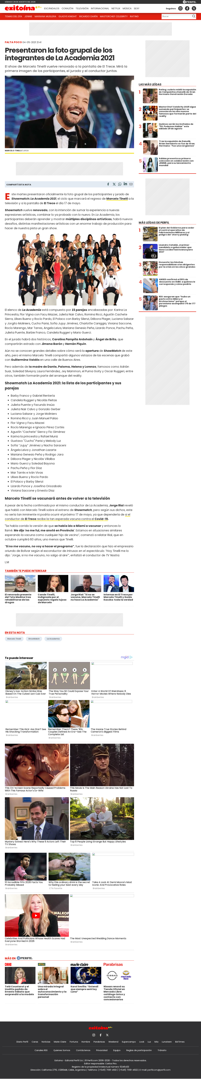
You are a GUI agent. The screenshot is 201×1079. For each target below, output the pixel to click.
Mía (156, 1041)
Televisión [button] (82, 8)
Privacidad (101, 1050)
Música (127, 8)
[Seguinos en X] (194, 8)
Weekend (113, 1041)
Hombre (86, 1041)
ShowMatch (34, 638)
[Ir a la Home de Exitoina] (23, 8)
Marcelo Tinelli (14, 638)
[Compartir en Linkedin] (125, 184)
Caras (35, 1041)
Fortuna (74, 1041)
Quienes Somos (61, 1050)
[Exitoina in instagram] (180, 8)
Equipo (117, 1050)
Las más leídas (150, 85)
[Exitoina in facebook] (187, 8)
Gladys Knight (68, 16)
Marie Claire (60, 1041)
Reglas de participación (139, 1050)
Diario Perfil (22, 1041)
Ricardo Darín (88, 16)
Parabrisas (99, 1041)
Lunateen (167, 1041)
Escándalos (51, 8)
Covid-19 (101, 519)
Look (141, 1041)
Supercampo (129, 1041)
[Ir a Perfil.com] (189, 2)
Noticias (46, 1041)
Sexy (136, 8)
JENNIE (28, 16)
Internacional (100, 8)
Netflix (115, 8)
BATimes (180, 1041)
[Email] (131, 185)
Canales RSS (41, 1050)
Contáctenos (83, 1050)
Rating (134, 16)
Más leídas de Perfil (154, 223)
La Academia (53, 638)
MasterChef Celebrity (114, 16)
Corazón (67, 8)
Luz (149, 1041)
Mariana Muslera (45, 16)
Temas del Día (13, 16)
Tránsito (162, 1050)
